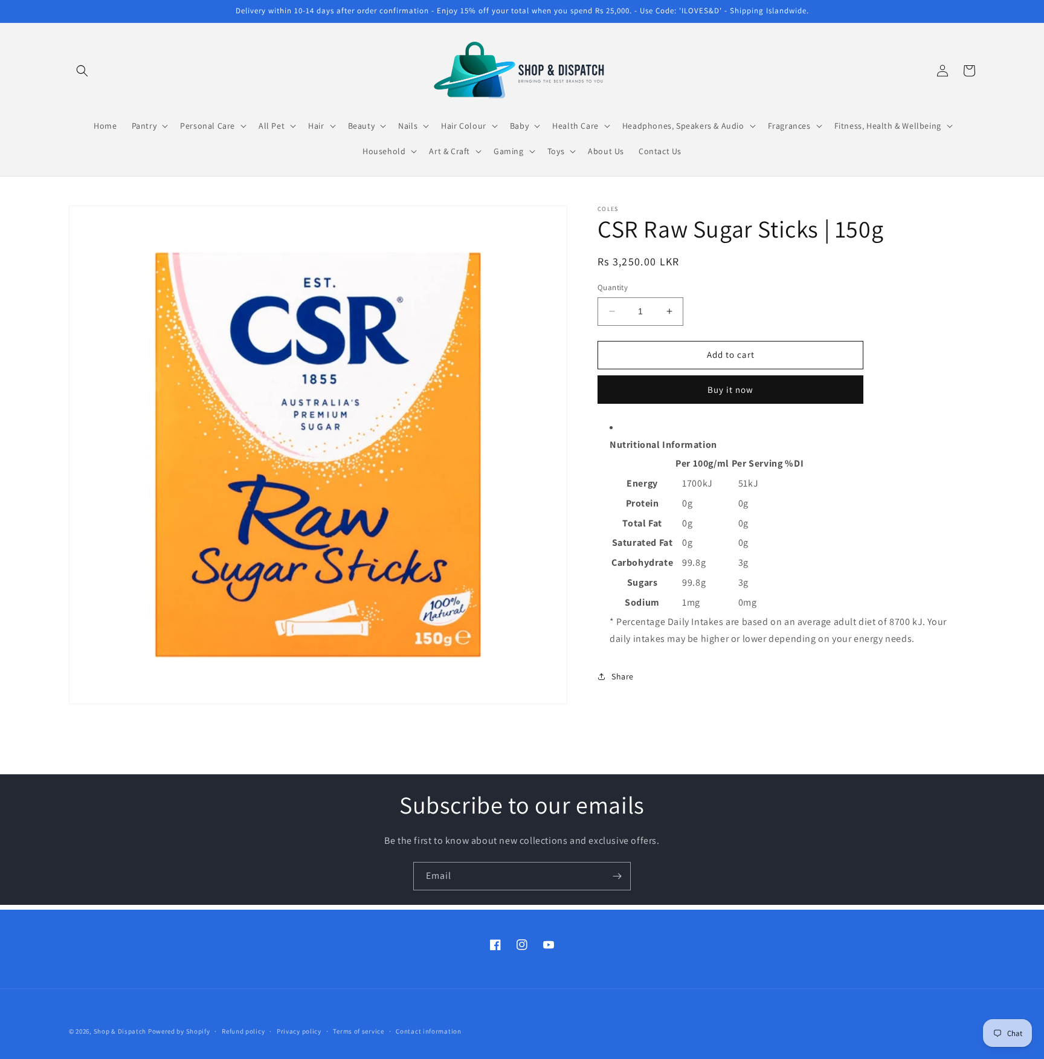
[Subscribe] (617, 876)
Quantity (613, 287)
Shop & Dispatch (120, 1031)
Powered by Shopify (179, 1031)
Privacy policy (299, 1031)
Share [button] (622, 676)
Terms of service (358, 1031)
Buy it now (730, 389)
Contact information (428, 1031)
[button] (82, 70)
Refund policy (243, 1031)
